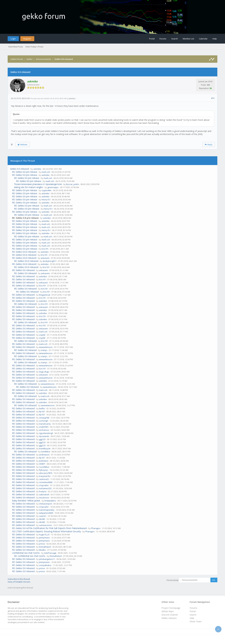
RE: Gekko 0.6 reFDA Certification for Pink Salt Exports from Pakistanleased (49, 528)
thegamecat (44, 294)
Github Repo (167, 611)
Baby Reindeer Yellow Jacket (26, 500)
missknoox (44, 497)
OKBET (42, 463)
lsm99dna (45, 451)
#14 (212, 98)
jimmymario (44, 537)
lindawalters (50, 500)
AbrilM (42, 519)
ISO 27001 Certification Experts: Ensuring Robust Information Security (46, 531)
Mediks (42, 549)
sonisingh (43, 420)
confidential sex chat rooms (26, 552)
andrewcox (44, 454)
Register (27, 38)
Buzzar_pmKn (72, 184)
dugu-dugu (44, 371)
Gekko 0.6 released (19, 168)
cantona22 (44, 479)
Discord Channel (169, 614)
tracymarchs (45, 476)
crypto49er (47, 190)
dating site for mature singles (28, 187)
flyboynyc (43, 470)
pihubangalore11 (47, 559)
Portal (152, 38)
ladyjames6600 (46, 513)
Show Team (196, 621)
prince (42, 543)
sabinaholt (44, 494)
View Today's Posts (34, 46)
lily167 (42, 411)
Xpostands (44, 436)
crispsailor (44, 485)
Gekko (29, 59)
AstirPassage (50, 553)
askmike (72, 98)
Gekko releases (169, 618)
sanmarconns (45, 525)
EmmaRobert (45, 546)
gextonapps (53, 187)
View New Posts (15, 46)
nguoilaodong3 (46, 433)
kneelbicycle (45, 448)
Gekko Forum (17, 59)
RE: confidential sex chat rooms (29, 555)
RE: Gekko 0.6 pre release (24, 171)
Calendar (203, 38)
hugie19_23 (44, 534)
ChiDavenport (45, 503)
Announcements (43, 59)
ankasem (45, 258)
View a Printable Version (19, 581)
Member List (188, 38)
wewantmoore (45, 347)
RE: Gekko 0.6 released (23, 270)
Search (174, 38)
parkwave (43, 460)
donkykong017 (49, 261)
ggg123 (42, 439)
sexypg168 (44, 417)
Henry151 (46, 199)
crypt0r (42, 334)
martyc (44, 350)
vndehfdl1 (44, 426)
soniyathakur (45, 565)
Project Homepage (170, 607)
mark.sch (46, 172)
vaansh (42, 516)
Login (13, 38)
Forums (162, 38)
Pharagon (95, 528)
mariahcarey (45, 423)
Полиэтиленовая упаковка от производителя (38, 184)
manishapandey (46, 509)
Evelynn (42, 491)
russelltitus (44, 467)
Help (214, 38)
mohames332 (45, 488)
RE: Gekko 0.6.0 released (24, 251)
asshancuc (44, 430)
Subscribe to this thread (19, 579)
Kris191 (45, 248)
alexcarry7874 (45, 473)
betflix (42, 408)
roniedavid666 (45, 482)
